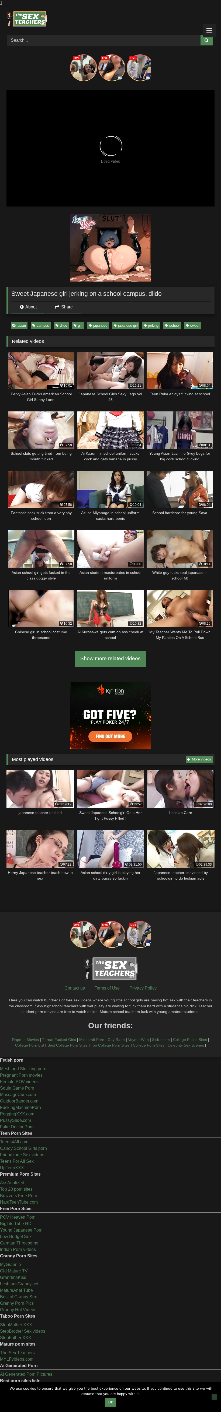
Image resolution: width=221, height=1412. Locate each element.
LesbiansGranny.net (19, 1284)
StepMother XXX (16, 1324)
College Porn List (29, 1045)
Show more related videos (110, 658)
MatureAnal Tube (16, 1290)
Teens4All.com (14, 1142)
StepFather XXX (15, 1337)
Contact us (74, 988)
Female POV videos (19, 1081)
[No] (214, 1397)
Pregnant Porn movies (21, 1075)
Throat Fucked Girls (59, 1039)
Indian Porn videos (18, 1249)
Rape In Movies (25, 1039)
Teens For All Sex (17, 1161)
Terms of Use (107, 988)
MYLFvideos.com (16, 1359)
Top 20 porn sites (16, 1189)
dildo (63, 325)
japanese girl (128, 325)
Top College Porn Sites (110, 1045)
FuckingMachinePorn (20, 1107)
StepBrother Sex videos (22, 1331)
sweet (194, 325)
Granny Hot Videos (18, 1309)
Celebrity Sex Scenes (186, 1045)
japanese (100, 325)
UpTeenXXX (12, 1167)
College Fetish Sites (190, 1039)
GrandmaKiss (13, 1277)
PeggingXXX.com (17, 1114)
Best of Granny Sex (18, 1296)
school (174, 325)
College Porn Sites (148, 1045)
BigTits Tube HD (16, 1223)
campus (43, 325)
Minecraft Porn (91, 1039)
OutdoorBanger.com (19, 1101)
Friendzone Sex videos (22, 1155)
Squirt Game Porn (17, 1088)
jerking (153, 325)
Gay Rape (116, 1039)
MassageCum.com (18, 1094)
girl (80, 325)
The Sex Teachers (17, 1352)
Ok (110, 1402)
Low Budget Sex (16, 1236)
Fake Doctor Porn (17, 1127)
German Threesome (19, 1243)
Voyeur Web (138, 1039)
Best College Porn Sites (67, 1045)
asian (22, 325)
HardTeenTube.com (19, 1202)
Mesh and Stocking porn (23, 1068)
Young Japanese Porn (21, 1230)
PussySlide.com (15, 1120)
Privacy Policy (143, 988)
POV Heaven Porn (18, 1217)
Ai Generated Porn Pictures (26, 1374)
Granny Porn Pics (17, 1303)
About (31, 307)
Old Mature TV (14, 1271)
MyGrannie (10, 1264)
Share (66, 307)
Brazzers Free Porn (18, 1195)
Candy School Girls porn (23, 1148)
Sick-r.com (161, 1039)
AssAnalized (12, 1182)
